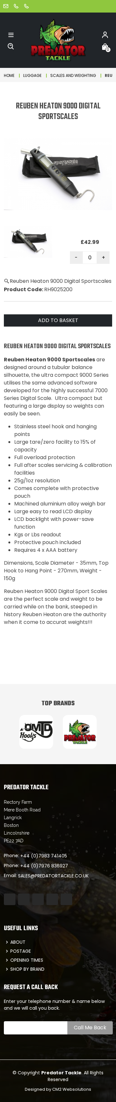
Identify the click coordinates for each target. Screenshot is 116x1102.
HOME (9, 75)
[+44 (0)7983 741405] (16, 6)
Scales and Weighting (73, 75)
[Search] (11, 46)
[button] (11, 34)
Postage (20, 951)
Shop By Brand (27, 969)
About (17, 942)
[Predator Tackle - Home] (58, 39)
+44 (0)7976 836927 (44, 866)
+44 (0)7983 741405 (43, 856)
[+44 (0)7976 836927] (26, 6)
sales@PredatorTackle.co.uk (53, 876)
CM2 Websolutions (71, 1089)
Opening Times (26, 960)
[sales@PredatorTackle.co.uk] (6, 6)
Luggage (32, 75)
